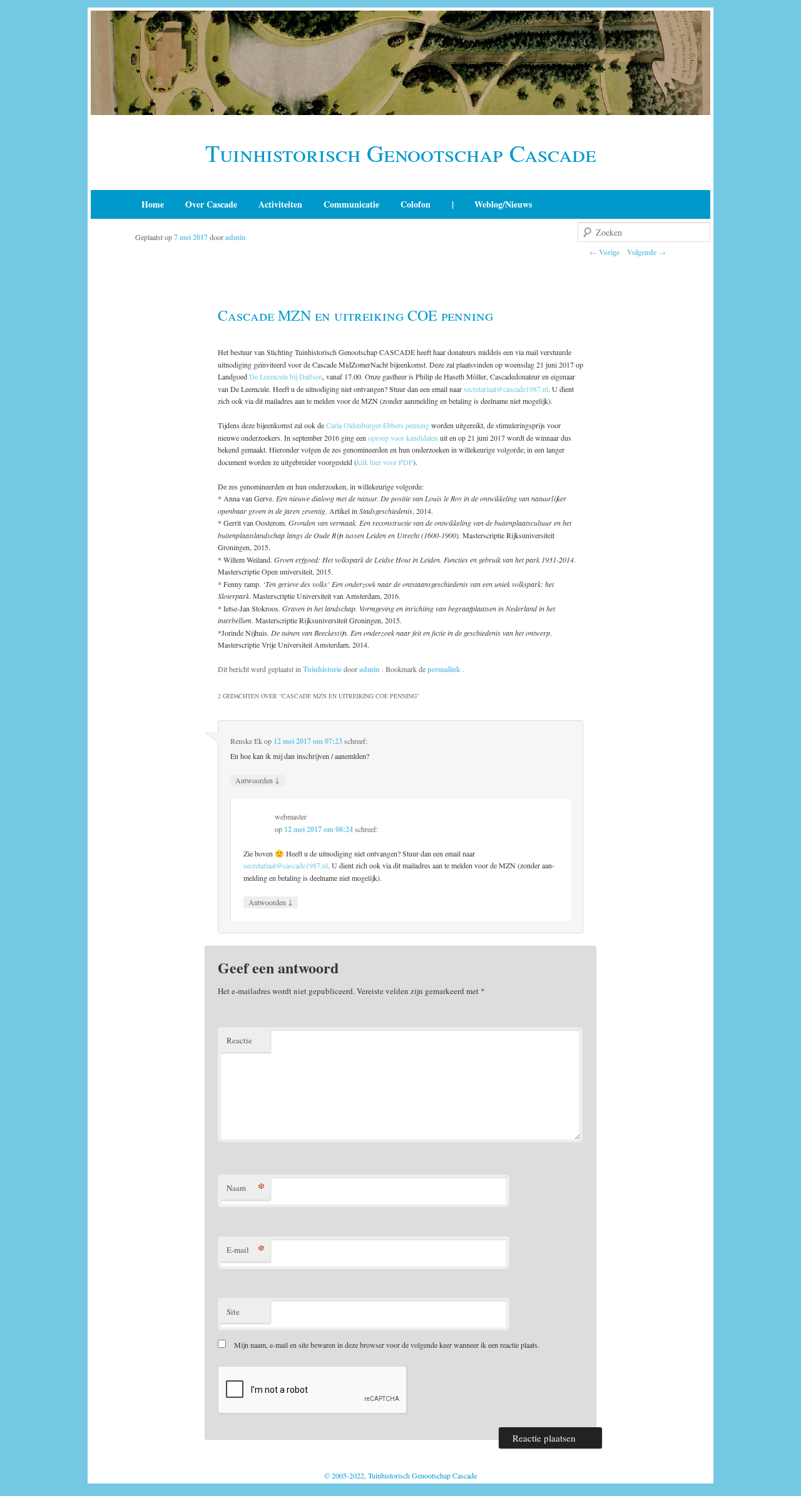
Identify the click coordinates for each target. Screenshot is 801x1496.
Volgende (646, 252)
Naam (246, 1187)
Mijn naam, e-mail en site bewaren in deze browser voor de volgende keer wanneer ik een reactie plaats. (386, 1345)
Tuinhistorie (322, 669)
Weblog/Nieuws (503, 204)
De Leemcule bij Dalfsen (285, 376)
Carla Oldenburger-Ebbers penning (377, 425)
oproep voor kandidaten (403, 438)
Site (233, 1311)
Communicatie (351, 204)
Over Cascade (211, 204)
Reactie (239, 1040)
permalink (444, 669)
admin (235, 237)
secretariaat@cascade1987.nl (506, 389)
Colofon (415, 204)
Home (152, 204)
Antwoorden (257, 780)
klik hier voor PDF (385, 462)
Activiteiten (280, 204)
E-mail (246, 1249)
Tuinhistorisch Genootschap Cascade (400, 153)
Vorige (604, 252)
